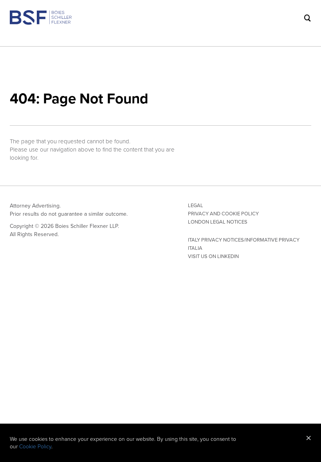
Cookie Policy (35, 446)
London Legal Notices (217, 222)
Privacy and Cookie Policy (223, 214)
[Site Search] (307, 18)
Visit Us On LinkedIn (213, 256)
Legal (195, 205)
